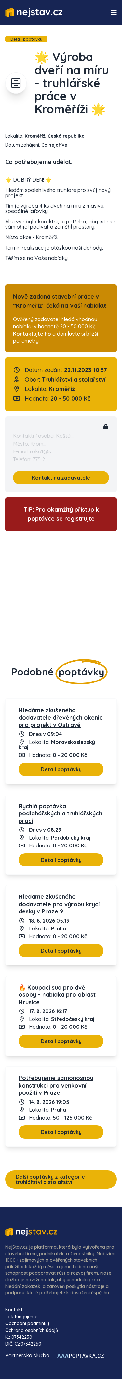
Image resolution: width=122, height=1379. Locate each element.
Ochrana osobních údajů (31, 1330)
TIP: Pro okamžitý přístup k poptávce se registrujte (61, 514)
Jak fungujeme (21, 1317)
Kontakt (13, 1310)
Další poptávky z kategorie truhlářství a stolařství (50, 1179)
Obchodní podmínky (27, 1323)
